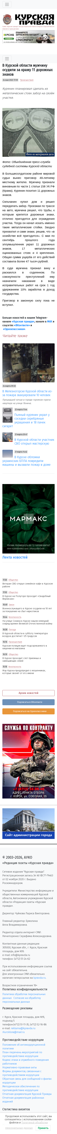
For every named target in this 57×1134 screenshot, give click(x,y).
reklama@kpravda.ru (23, 1028)
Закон (11, 605)
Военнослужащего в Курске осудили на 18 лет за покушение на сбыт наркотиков (27, 610)
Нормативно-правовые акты (19, 1067)
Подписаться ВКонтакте (29, 702)
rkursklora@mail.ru (13, 1032)
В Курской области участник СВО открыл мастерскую (34, 441)
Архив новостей (28, 692)
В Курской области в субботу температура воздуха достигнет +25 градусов (25, 634)
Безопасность (15, 617)
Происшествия (26, 80)
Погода (12, 629)
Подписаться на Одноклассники (29, 711)
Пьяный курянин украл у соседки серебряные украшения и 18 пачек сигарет (26, 420)
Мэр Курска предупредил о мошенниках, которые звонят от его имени (24, 672)
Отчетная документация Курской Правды (27, 1093)
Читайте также (14, 336)
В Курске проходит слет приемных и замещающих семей (21, 659)
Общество (13, 580)
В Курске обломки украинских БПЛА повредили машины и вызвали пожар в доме (26, 461)
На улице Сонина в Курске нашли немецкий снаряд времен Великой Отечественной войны (27, 622)
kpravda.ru (39, 977)
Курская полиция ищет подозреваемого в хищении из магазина (24, 647)
